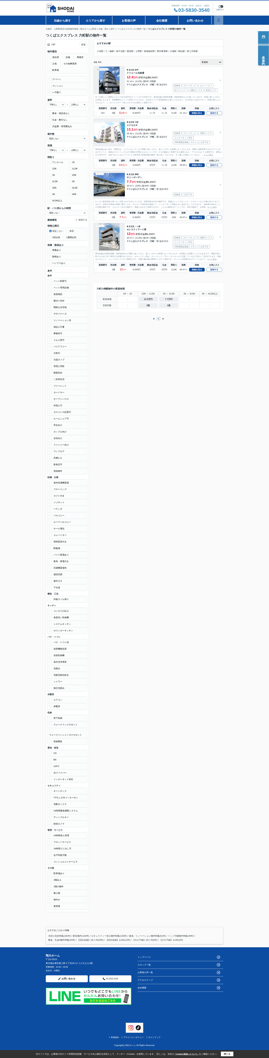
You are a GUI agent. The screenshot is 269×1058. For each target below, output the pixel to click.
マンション (57, 86)
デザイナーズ (60, 314)
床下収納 (58, 718)
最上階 (57, 893)
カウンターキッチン (63, 630)
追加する (214, 113)
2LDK (55, 181)
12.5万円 (148, 299)
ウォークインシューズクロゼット (65, 735)
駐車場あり (59, 873)
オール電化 (59, 528)
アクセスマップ (145, 980)
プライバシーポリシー (133, 1037)
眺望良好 (58, 372)
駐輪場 (57, 548)
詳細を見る (197, 113)
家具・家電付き (61, 561)
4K (53, 194)
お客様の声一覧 (145, 972)
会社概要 (162, 20)
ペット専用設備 (61, 287)
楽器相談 (58, 294)
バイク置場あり (61, 554)
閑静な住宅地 (60, 307)
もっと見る (208, 155)
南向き (57, 899)
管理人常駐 (59, 366)
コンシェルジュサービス (66, 861)
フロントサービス (62, 842)
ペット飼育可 (60, 281)
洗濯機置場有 (60, 568)
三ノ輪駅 (109, 51)
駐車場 (55, 70)
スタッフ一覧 (144, 964)
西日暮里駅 (162, 51)
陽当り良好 (59, 300)
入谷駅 (100, 51)
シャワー (58, 681)
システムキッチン (62, 624)
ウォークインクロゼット (66, 724)
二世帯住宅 (59, 379)
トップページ (144, 957)
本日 (71, 231)
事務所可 (58, 333)
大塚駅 (173, 51)
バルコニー (59, 515)
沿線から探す (62, 20)
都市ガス (58, 581)
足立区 (131, 70)
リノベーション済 (62, 320)
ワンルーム (57, 162)
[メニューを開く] (219, 20)
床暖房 (57, 706)
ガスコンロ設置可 (62, 412)
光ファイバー (60, 773)
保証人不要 (59, 327)
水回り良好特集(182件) (59, 936)
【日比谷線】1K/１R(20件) (90, 940)
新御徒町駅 (149, 51)
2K (53, 175)
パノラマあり (58, 263)
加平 (137, 70)
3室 (148, 305)
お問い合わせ (195, 20)
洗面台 (57, 668)
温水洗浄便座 (60, 662)
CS (55, 753)
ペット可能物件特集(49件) (181, 936)
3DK (54, 188)
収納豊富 (58, 741)
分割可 (57, 353)
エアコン (58, 700)
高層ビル (58, 458)
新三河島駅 (192, 51)
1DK (54, 168)
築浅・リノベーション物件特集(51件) (147, 936)
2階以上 (57, 880)
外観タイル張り (61, 599)
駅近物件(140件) (81, 936)
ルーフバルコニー (62, 522)
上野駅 (138, 51)
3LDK (75, 188)
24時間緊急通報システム (66, 810)
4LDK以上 (57, 200)
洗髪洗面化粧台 (61, 675)
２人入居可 (59, 340)
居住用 (55, 57)
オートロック (60, 791)
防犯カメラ (59, 824)
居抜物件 (58, 471)
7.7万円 (168, 299)
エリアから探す (95, 20)
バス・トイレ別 (61, 642)
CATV (56, 766)
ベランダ (58, 509)
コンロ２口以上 (61, 611)
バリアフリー (60, 346)
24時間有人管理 (61, 835)
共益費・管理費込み (62, 126)
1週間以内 (71, 237)
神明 (137, 174)
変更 (83, 44)
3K (73, 181)
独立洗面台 (59, 688)
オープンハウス (61, 399)
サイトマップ (154, 1037)
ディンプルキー (61, 817)
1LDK (75, 168)
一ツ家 (137, 226)
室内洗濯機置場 (61, 482)
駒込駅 (181, 51)
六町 (152, 84)
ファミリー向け (61, 445)
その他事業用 (70, 63)
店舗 (68, 57)
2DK (74, 175)
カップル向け (60, 431)
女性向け (58, 438)
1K (73, 162)
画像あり (56, 250)
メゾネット (59, 502)
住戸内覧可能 (60, 855)
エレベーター (60, 535)
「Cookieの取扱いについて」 (186, 1054)
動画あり (56, 256)
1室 (168, 305)
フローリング (60, 489)
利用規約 (115, 1037)
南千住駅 (120, 51)
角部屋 (57, 906)
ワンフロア (59, 451)
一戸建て (56, 92)
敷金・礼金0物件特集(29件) (61, 940)
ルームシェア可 (61, 418)
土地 (54, 63)
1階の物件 (59, 886)
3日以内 (56, 237)
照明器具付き (60, 541)
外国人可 (58, 405)
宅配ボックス (60, 804)
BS (55, 759)
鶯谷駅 (130, 51)
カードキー (59, 392)
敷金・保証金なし (61, 113)
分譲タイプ (59, 359)
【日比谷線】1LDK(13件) (118, 940)
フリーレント (60, 386)
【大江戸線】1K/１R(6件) (145, 940)
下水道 (57, 587)
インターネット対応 (63, 779)
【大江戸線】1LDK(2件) (171, 940)
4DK (74, 194)
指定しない (57, 231)
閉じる (227, 1054)
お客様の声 (129, 20)
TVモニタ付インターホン (66, 797)
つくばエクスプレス (138, 84)
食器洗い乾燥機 (61, 617)
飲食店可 (58, 464)
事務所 (80, 57)
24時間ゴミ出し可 (62, 848)
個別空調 (58, 574)
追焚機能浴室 (60, 649)
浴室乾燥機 (59, 655)
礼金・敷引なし (60, 120)
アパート (56, 79)
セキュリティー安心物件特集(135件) (109, 936)
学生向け (58, 425)
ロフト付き (59, 496)
